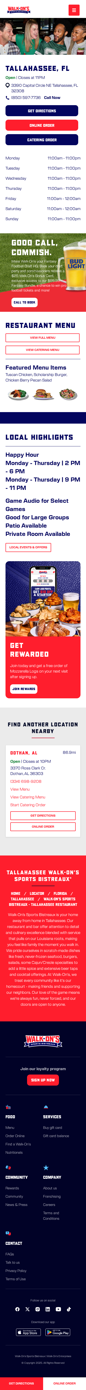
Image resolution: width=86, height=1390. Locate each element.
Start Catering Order (28, 805)
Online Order (42, 125)
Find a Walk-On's (18, 1144)
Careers (49, 1205)
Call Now (52, 98)
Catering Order (42, 140)
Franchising (52, 1196)
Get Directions (42, 111)
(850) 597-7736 (26, 98)
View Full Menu (42, 337)
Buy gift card (52, 1128)
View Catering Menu (42, 350)
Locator (37, 893)
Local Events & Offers (28, 547)
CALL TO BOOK (24, 302)
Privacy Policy (16, 1271)
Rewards (12, 1188)
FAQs (10, 1254)
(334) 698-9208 (26, 781)
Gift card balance (56, 1136)
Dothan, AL (24, 753)
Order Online (15, 1136)
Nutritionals (14, 1152)
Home (15, 893)
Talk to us (13, 1262)
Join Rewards (23, 689)
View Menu (20, 789)
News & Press (17, 1205)
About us (50, 1188)
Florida (60, 893)
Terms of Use (16, 1279)
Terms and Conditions (51, 1216)
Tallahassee (22, 899)
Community (14, 1196)
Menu (10, 1128)
